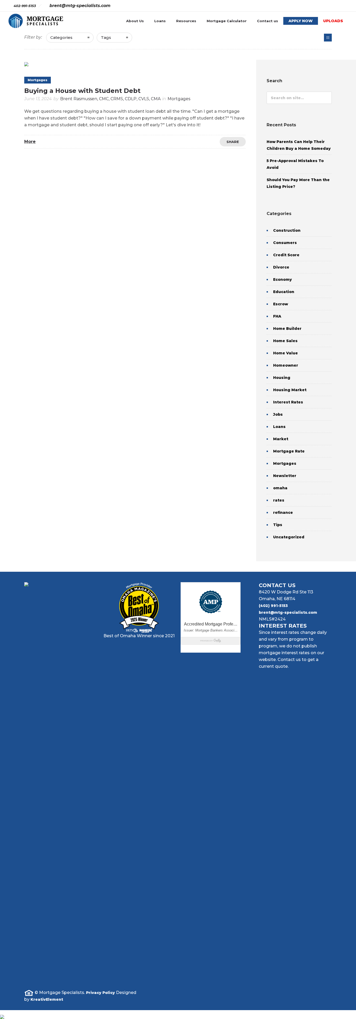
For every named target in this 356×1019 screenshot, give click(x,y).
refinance (283, 512)
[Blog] (328, 37)
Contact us (267, 21)
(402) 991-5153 (273, 605)
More (30, 141)
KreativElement (46, 999)
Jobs (278, 414)
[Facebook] (296, 5)
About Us (135, 21)
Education (283, 291)
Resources (186, 21)
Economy (282, 279)
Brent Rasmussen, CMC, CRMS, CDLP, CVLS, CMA (110, 98)
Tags (106, 37)
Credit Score (286, 255)
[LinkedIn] (291, 997)
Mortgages (284, 463)
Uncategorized (288, 537)
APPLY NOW (301, 21)
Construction (286, 230)
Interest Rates (288, 402)
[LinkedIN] (319, 5)
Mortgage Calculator (227, 21)
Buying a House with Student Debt (82, 90)
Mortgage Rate (289, 451)
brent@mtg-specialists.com (288, 612)
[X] (307, 997)
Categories (61, 37)
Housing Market (289, 390)
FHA (277, 316)
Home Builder (287, 328)
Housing (281, 377)
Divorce (281, 267)
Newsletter (284, 475)
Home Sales (285, 340)
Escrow (280, 304)
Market (280, 439)
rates (278, 500)
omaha (280, 488)
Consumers (285, 242)
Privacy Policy (100, 992)
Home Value (285, 353)
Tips (277, 524)
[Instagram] (308, 5)
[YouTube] (342, 5)
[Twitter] (331, 5)
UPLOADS (333, 21)
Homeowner (285, 365)
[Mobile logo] (2, 1013)
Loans (160, 21)
